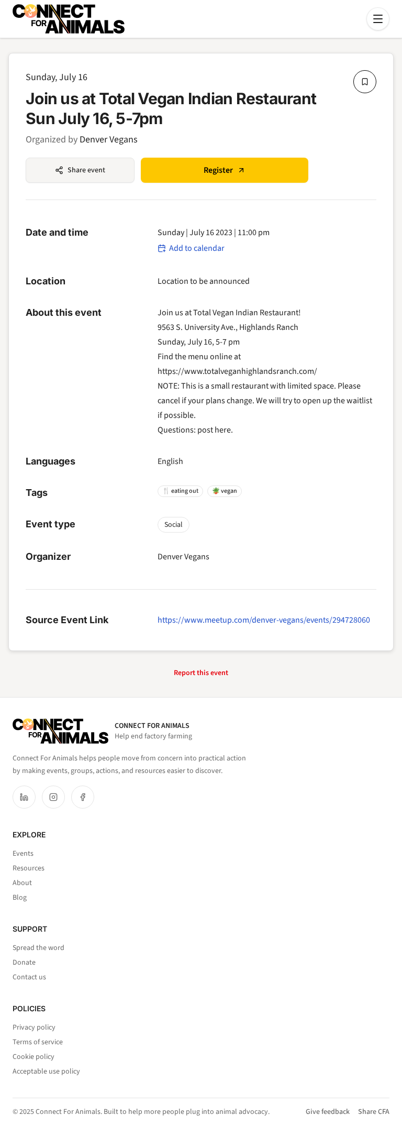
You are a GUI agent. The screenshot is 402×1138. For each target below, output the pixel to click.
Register (218, 170)
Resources (28, 868)
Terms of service (38, 1042)
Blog (20, 897)
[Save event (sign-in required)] (364, 81)
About (22, 883)
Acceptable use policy (46, 1071)
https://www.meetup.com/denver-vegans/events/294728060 (264, 620)
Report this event (201, 673)
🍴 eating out (180, 491)
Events (23, 853)
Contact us (29, 977)
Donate (24, 962)
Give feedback (328, 1112)
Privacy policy (34, 1027)
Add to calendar (197, 248)
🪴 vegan (224, 491)
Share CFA (373, 1112)
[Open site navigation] (377, 18)
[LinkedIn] (24, 797)
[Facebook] (82, 797)
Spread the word (38, 948)
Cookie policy (33, 1057)
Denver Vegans (109, 139)
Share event (86, 170)
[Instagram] (53, 797)
